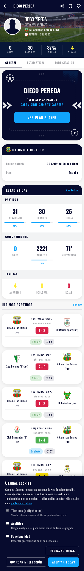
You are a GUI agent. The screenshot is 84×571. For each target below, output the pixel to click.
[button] (42, 117)
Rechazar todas (62, 550)
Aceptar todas (63, 562)
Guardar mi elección (26, 562)
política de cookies (21, 503)
